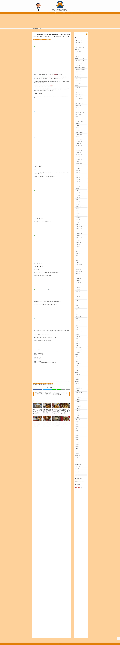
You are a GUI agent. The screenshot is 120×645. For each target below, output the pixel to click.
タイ (77, 462)
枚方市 (78, 186)
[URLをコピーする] (65, 389)
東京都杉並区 (78, 408)
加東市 (77, 320)
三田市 (77, 305)
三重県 (77, 372)
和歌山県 (78, 374)
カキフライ (78, 74)
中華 (39, 39)
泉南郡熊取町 (78, 217)
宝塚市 (78, 293)
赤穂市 (77, 329)
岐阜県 (77, 428)
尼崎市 (78, 291)
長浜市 (77, 365)
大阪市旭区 (78, 161)
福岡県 (77, 446)
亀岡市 (77, 251)
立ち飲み (78, 65)
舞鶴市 (78, 253)
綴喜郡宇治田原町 (79, 269)
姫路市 (78, 318)
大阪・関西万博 (79, 42)
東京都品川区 (78, 397)
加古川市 (78, 307)
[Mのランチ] (60, 4)
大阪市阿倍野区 (79, 134)
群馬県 (77, 383)
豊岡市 (77, 327)
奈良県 (77, 334)
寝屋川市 (78, 188)
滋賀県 (77, 354)
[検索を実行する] (86, 34)
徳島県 (77, 439)
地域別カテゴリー (43, 39)
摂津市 (78, 181)
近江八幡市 (78, 363)
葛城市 (77, 345)
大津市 (78, 356)
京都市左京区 (79, 233)
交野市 (77, 190)
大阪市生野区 (79, 145)
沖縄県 (77, 457)
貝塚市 (77, 215)
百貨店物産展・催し (79, 103)
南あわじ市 (78, 316)
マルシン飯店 (54, 74)
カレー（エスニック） (80, 60)
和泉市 (77, 210)
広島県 (77, 433)
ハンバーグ (78, 78)
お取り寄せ (78, 110)
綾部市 (77, 255)
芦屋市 (78, 300)
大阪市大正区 (79, 150)
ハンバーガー (78, 96)
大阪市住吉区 (79, 141)
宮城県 (77, 381)
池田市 (78, 177)
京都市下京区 (79, 228)
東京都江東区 (78, 410)
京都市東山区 (49, 39)
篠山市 (77, 323)
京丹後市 (78, 262)
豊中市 (78, 170)
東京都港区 (78, 412)
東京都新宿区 (78, 406)
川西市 (78, 298)
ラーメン (78, 51)
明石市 (78, 311)
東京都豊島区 (78, 399)
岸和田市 (78, 213)
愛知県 (77, 430)
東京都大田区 (78, 401)
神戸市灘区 (78, 282)
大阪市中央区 (79, 127)
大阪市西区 (78, 130)
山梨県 (77, 426)
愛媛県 (77, 442)
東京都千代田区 (79, 392)
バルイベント (78, 114)
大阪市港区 (78, 152)
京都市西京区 (78, 235)
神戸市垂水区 (78, 289)
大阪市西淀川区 (79, 163)
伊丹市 (78, 296)
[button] (37, 389)
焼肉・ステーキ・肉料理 (80, 67)
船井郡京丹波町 (79, 271)
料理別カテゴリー (36, 39)
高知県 (77, 444)
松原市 (77, 199)
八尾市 (78, 197)
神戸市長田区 (78, 280)
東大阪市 (78, 195)
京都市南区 (78, 242)
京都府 (46, 39)
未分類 (77, 468)
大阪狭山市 (78, 206)
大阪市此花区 (79, 159)
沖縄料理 (78, 87)
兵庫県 (78, 273)
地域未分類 (78, 464)
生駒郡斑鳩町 (78, 352)
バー (77, 101)
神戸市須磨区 (78, 287)
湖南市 (77, 370)
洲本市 (77, 314)
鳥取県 (77, 435)
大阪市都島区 (79, 154)
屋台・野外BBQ (79, 92)
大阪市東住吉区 (79, 143)
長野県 (77, 424)
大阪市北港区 (78, 168)
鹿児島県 (78, 455)
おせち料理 (78, 105)
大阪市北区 (79, 125)
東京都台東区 (79, 394)
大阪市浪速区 (79, 136)
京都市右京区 (78, 231)
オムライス (78, 80)
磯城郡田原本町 (79, 347)
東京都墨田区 (78, 415)
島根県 (77, 437)
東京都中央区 (79, 388)
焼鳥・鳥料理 (78, 83)
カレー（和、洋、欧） (80, 58)
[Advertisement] (60, 20)
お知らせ (78, 466)
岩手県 (77, 379)
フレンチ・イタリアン (80, 47)
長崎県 (77, 448)
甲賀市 (77, 361)
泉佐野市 (78, 219)
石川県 (77, 421)
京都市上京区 (79, 226)
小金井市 (78, 417)
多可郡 (77, 332)
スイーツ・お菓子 (79, 98)
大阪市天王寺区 (79, 132)
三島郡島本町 (78, 222)
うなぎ (78, 76)
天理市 (77, 338)
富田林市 (78, 208)
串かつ (77, 85)
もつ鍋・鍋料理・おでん (80, 69)
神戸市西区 (78, 278)
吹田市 (78, 172)
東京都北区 (78, 390)
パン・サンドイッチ (79, 94)
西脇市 (77, 325)
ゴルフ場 (78, 116)
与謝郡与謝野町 (79, 264)
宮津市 (77, 260)
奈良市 (78, 336)
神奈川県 (78, 419)
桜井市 (77, 343)
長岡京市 (78, 246)
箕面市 (78, 179)
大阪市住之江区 (79, 139)
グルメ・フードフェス (80, 112)
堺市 (77, 204)
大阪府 (78, 123)
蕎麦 (77, 56)
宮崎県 (77, 453)
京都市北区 (78, 240)
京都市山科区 (78, 244)
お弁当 (77, 107)
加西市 (77, 309)
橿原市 (77, 341)
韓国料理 (78, 89)
